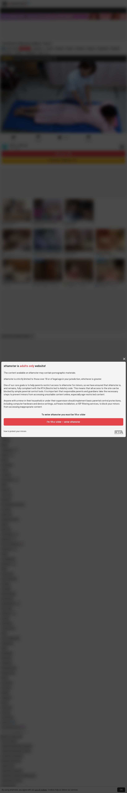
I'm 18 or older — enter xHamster (63, 422)
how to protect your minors (15, 431)
